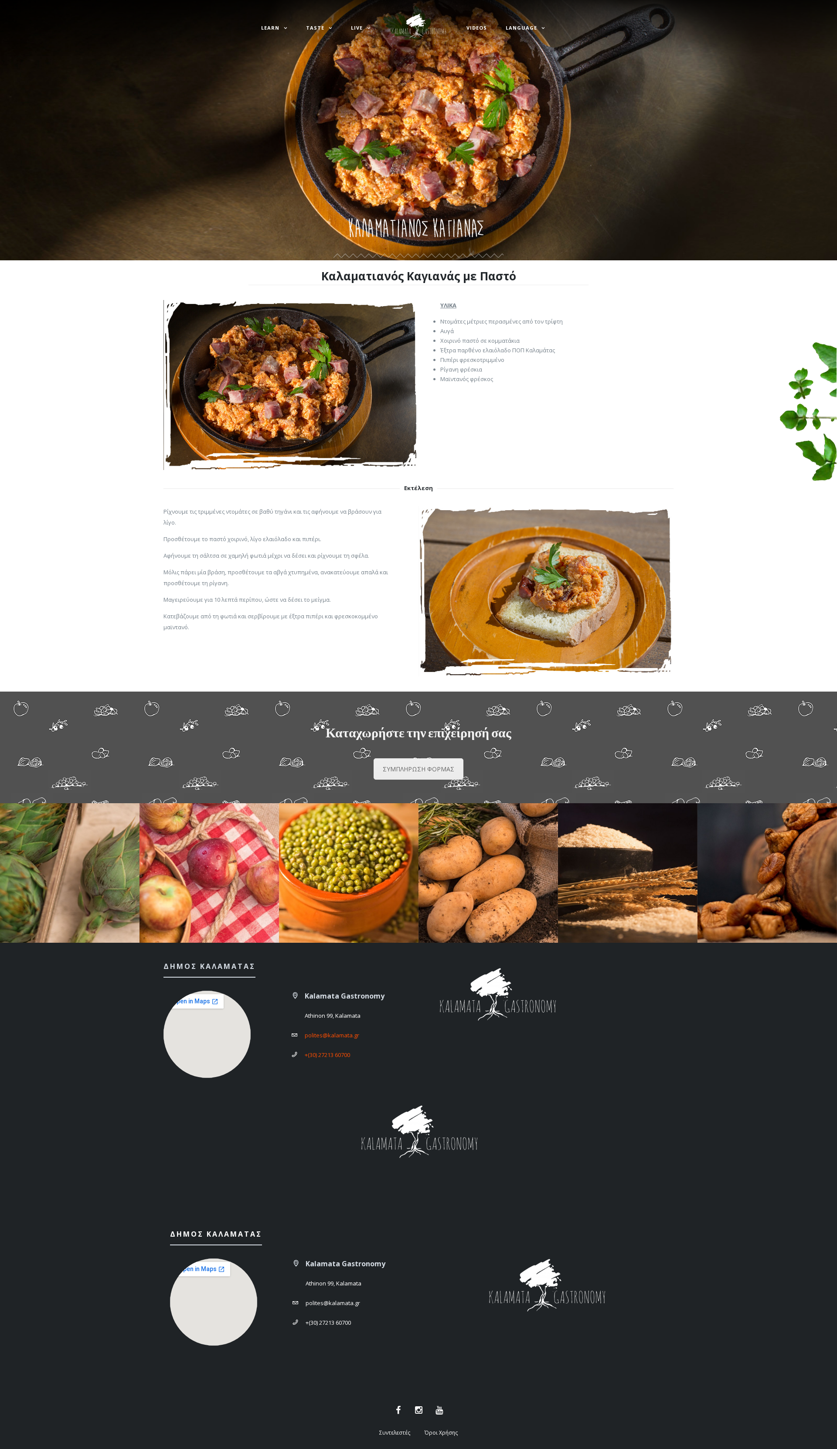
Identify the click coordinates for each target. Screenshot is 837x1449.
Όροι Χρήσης (441, 1432)
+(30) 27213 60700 (327, 1055)
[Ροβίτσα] (348, 873)
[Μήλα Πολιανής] (209, 873)
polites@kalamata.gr (332, 1035)
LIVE (357, 27)
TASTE (315, 27)
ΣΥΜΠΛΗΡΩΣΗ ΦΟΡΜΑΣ (418, 769)
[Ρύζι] (628, 873)
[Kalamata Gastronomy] (418, 28)
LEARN (270, 27)
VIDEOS (476, 27)
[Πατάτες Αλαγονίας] (488, 873)
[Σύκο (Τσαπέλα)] (767, 873)
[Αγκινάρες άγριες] (70, 873)
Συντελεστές (394, 1432)
